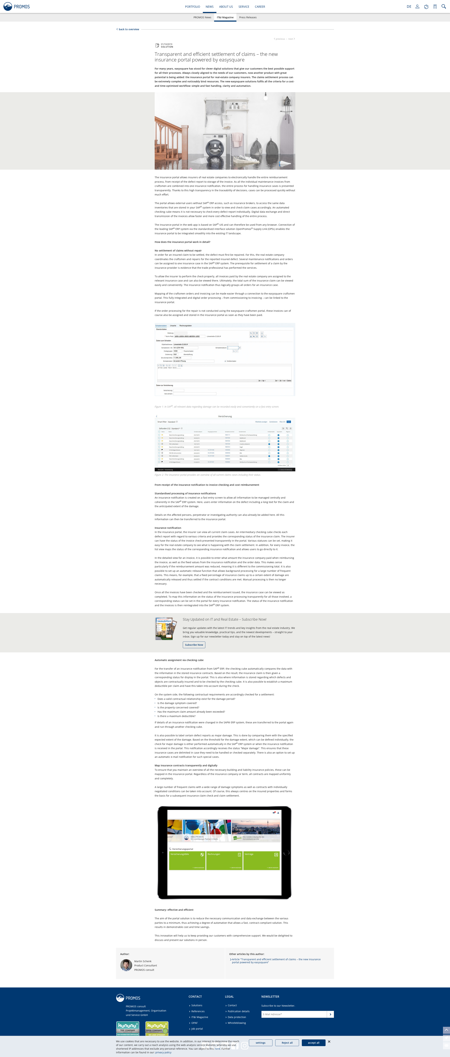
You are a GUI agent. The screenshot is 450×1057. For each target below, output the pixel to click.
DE (409, 6)
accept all (313, 1042)
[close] (329, 1041)
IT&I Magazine (225, 17)
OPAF (194, 1023)
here (217, 1048)
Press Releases (248, 17)
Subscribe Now (194, 644)
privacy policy (163, 1052)
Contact (232, 1005)
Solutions (196, 1005)
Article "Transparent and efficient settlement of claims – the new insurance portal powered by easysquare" (276, 961)
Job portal (197, 1028)
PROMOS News (202, 17)
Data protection (237, 1017)
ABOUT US (226, 7)
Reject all (287, 1042)
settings (260, 1042)
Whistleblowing (237, 1023)
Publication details (239, 1011)
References (198, 1011)
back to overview (129, 29)
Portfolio (192, 7)
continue (330, 1015)
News (210, 7)
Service (244, 7)
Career (260, 7)
